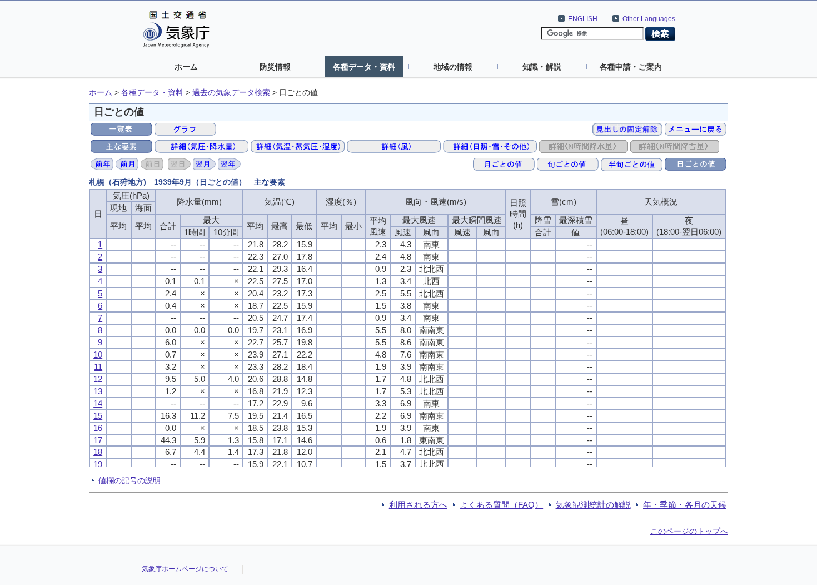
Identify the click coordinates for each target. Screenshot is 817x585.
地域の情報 (453, 66)
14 (97, 403)
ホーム (186, 66)
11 (98, 366)
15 (97, 415)
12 (97, 379)
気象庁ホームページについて (185, 569)
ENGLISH (582, 19)
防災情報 (275, 66)
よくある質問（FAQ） (501, 504)
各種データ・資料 (364, 66)
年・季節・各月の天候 (684, 504)
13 (97, 391)
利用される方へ (418, 504)
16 (97, 428)
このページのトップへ (689, 531)
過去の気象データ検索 (231, 92)
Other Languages (648, 19)
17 (97, 440)
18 (97, 452)
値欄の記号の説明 (129, 480)
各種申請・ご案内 (631, 66)
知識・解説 (541, 66)
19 (97, 464)
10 (97, 354)
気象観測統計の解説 (593, 504)
